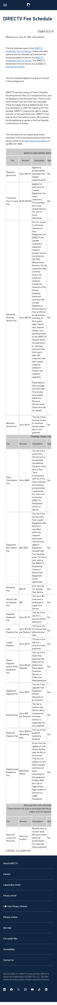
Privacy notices (10, 917)
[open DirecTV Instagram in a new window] (25, 989)
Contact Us (8, 960)
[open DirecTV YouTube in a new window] (32, 989)
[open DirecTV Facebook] (11, 989)
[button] (5, 5)
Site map (7, 927)
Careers (6, 874)
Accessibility (9, 949)
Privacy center (9, 895)
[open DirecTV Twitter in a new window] (18, 989)
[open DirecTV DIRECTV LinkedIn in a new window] (4, 989)
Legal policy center (12, 884)
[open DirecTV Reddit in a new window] (46, 989)
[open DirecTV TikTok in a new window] (39, 989)
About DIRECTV (10, 863)
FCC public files (10, 938)
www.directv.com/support (36, 141)
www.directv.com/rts (15, 67)
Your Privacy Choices (17, 906)
